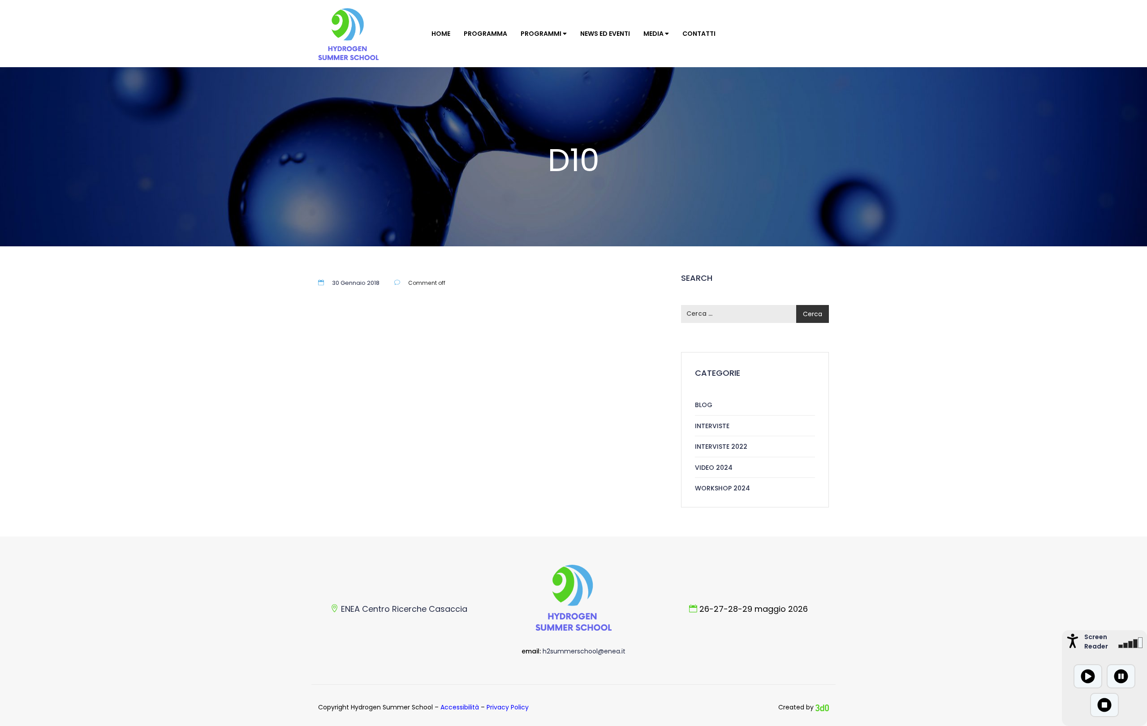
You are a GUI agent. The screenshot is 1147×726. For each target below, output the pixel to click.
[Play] (1088, 676)
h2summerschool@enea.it (584, 651)
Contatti (699, 33)
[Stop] (1104, 705)
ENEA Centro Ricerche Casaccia (404, 608)
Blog (703, 404)
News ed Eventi (605, 33)
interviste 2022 (721, 446)
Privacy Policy (508, 707)
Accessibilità (460, 707)
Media (654, 33)
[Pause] (1121, 676)
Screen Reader (1095, 641)
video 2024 (714, 467)
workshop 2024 (722, 488)
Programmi (542, 33)
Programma (485, 33)
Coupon (360, 192)
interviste (712, 425)
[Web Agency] (822, 707)
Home (440, 33)
